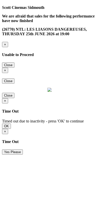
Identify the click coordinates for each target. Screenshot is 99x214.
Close (8, 65)
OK (6, 126)
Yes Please (12, 152)
